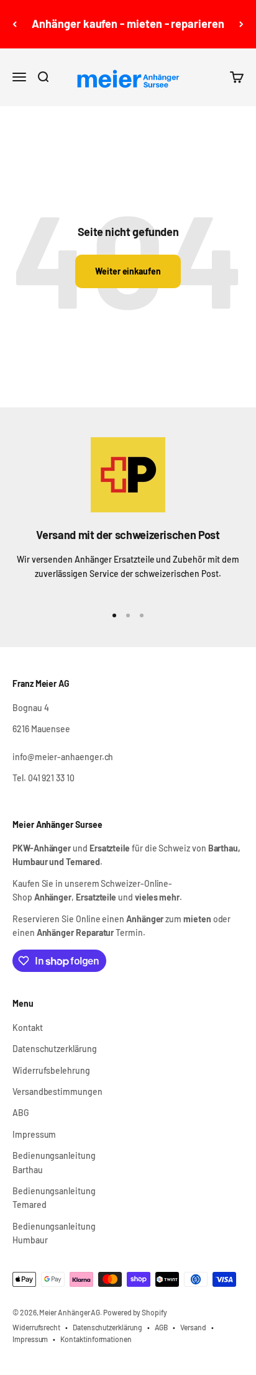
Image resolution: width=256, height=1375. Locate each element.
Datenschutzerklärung (54, 1048)
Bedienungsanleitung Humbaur (54, 1233)
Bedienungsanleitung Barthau (54, 1162)
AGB (161, 1327)
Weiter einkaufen (128, 271)
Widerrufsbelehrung (51, 1070)
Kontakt (27, 1027)
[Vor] (241, 24)
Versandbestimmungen (57, 1091)
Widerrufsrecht (36, 1327)
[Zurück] (14, 24)
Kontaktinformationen (96, 1339)
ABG (20, 1112)
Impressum (34, 1134)
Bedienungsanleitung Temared (54, 1198)
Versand (193, 1327)
